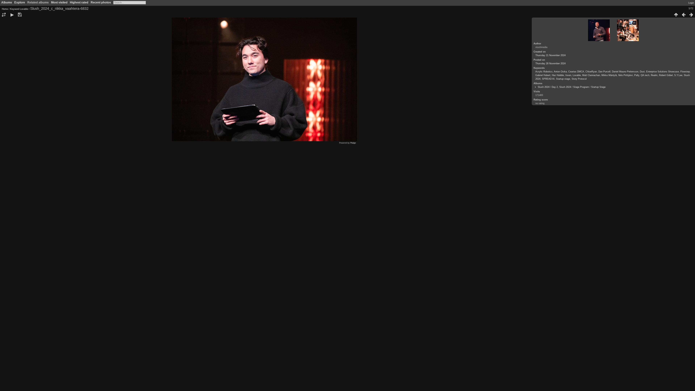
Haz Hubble (558, 75)
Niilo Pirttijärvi (625, 75)
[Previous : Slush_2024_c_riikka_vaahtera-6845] (683, 14)
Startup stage (563, 78)
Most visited (59, 2)
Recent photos (101, 2)
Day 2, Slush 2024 (561, 87)
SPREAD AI (548, 78)
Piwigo (353, 143)
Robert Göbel (666, 75)
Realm (654, 75)
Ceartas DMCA (576, 71)
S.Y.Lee (678, 75)
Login (691, 2)
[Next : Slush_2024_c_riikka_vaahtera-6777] (691, 14)
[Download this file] (20, 14)
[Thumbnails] (676, 14)
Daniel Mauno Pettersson (625, 71)
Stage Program (581, 87)
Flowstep (685, 71)
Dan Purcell (604, 71)
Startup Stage (598, 87)
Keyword (14, 9)
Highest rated (79, 2)
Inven (568, 75)
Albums (6, 2)
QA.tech (645, 75)
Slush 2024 (543, 87)
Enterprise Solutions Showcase (662, 71)
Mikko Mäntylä (609, 75)
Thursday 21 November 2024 (550, 55)
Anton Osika (560, 71)
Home (5, 9)
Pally (636, 75)
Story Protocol (579, 78)
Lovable (24, 9)
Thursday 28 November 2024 (550, 63)
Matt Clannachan (591, 75)
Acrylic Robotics (544, 71)
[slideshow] (12, 14)
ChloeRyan (591, 71)
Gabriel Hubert (542, 75)
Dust (642, 71)
